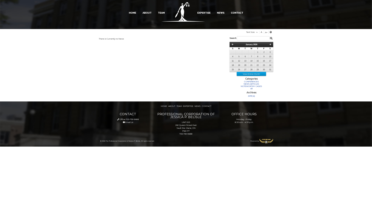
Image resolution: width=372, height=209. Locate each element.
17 (270, 61)
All (251, 88)
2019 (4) (251, 96)
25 (233, 70)
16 (264, 61)
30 (264, 70)
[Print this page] (271, 32)
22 (258, 65)
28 (251, 70)
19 (239, 65)
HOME (132, 12)
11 (233, 61)
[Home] (186, 12)
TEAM (161, 12)
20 (245, 65)
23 (264, 65)
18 (233, 65)
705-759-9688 (132, 119)
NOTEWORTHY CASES (251, 86)
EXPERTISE (204, 12)
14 (251, 61)
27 (245, 70)
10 (270, 56)
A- (257, 32)
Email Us (129, 122)
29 (258, 70)
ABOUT (147, 12)
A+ (266, 32)
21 (251, 65)
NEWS (221, 12)
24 (270, 65)
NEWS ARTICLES (251, 84)
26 (239, 70)
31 (270, 70)
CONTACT (237, 12)
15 (258, 61)
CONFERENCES (251, 81)
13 (245, 61)
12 (239, 61)
